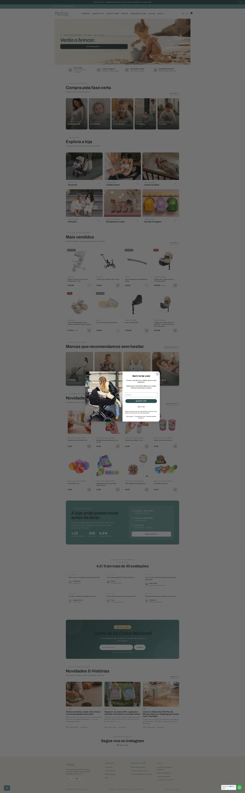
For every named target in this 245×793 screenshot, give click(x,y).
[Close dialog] (157, 373)
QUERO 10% (141, 401)
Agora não (141, 406)
